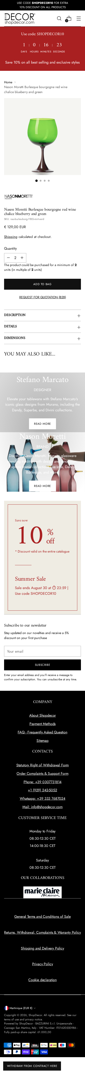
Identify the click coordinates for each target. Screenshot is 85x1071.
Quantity (10, 248)
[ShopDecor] (20, 18)
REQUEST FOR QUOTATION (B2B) (42, 297)
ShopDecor (35, 1015)
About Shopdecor (42, 715)
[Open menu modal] (78, 18)
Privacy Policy (42, 964)
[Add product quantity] (22, 257)
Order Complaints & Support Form (42, 773)
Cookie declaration (42, 979)
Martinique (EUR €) (21, 1008)
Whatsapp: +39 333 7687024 (42, 798)
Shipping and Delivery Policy (42, 948)
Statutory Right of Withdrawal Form (42, 765)
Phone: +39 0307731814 (43, 782)
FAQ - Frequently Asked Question (42, 732)
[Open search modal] (59, 18)
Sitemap (42, 740)
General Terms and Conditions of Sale (42, 916)
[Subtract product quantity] (8, 257)
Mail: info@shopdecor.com (42, 806)
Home (8, 82)
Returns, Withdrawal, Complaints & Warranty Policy (42, 932)
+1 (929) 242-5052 (42, 790)
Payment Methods (42, 723)
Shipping (10, 236)
